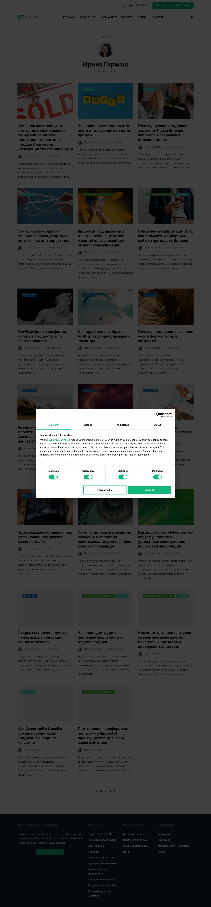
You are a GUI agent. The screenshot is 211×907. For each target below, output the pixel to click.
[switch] (88, 477)
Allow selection (105, 490)
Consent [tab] (53, 425)
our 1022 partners (58, 440)
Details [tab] (88, 425)
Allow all (149, 490)
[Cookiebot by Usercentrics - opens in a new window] (158, 414)
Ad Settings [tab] (122, 425)
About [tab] (157, 425)
